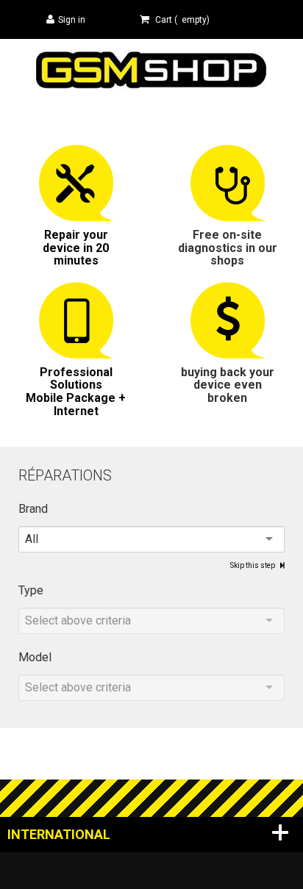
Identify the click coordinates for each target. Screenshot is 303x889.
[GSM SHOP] (152, 69)
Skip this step (253, 565)
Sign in (71, 20)
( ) (182, 20)
